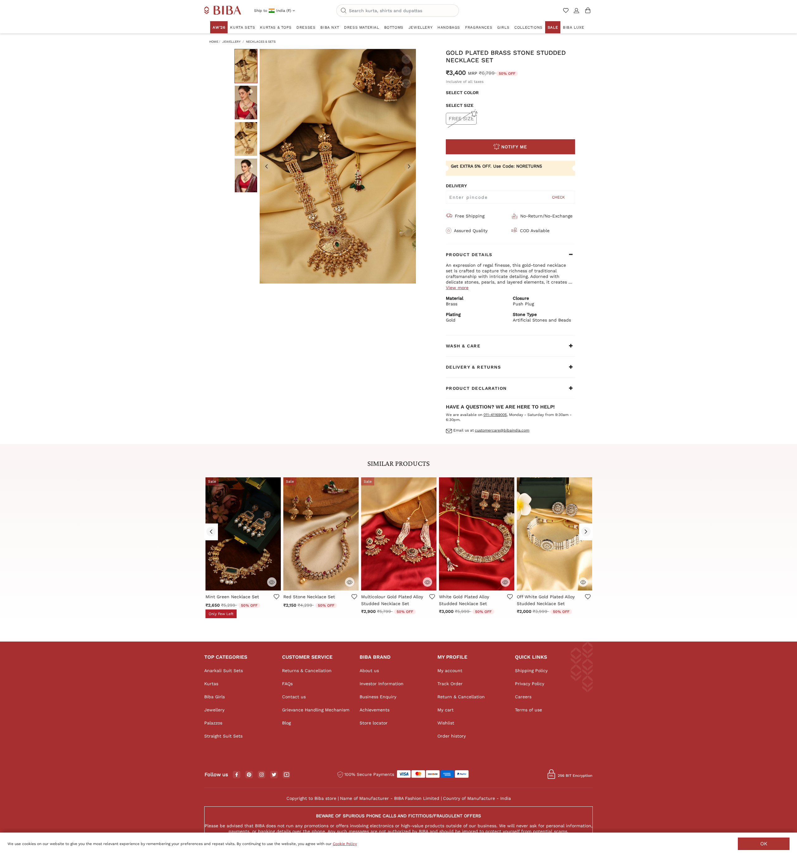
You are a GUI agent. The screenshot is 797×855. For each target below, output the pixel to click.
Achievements (374, 709)
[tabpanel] (338, 166)
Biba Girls (214, 696)
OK (763, 844)
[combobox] (397, 10)
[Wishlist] (406, 83)
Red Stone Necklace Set (309, 596)
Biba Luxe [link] (573, 27)
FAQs (287, 683)
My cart (445, 709)
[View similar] (406, 71)
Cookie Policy (345, 844)
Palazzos (213, 722)
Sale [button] (553, 27)
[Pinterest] (249, 775)
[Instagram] (261, 775)
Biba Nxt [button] (329, 27)
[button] (576, 13)
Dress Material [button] (361, 27)
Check (558, 197)
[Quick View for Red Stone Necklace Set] (349, 581)
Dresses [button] (305, 27)
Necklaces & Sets (261, 41)
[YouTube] (287, 775)
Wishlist (445, 722)
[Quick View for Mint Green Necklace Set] (271, 581)
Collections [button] (528, 27)
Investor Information (381, 683)
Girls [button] (503, 27)
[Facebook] (236, 775)
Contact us (294, 696)
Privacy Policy (529, 683)
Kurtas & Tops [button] (275, 27)
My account (449, 670)
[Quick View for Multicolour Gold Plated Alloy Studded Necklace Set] (427, 581)
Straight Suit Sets (223, 735)
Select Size (460, 105)
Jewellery (231, 41)
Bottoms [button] (393, 27)
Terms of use (528, 709)
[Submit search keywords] (344, 11)
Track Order (450, 683)
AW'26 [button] (219, 27)
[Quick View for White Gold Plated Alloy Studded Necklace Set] (505, 581)
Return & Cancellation (461, 696)
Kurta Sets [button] (242, 27)
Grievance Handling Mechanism (315, 709)
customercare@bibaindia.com (502, 430)
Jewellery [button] (420, 27)
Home (213, 41)
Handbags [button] (448, 27)
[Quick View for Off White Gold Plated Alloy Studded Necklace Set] (583, 581)
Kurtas (211, 683)
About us (369, 670)
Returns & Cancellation (307, 670)
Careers (523, 696)
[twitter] (274, 774)
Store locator (374, 722)
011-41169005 (495, 415)
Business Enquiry (378, 696)
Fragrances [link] (478, 27)
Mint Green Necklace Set (232, 596)
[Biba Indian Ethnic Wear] (222, 10)
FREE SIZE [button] (461, 119)
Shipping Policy (531, 670)
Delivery (456, 185)
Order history (451, 735)
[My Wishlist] (566, 13)
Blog (286, 722)
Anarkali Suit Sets (223, 670)
